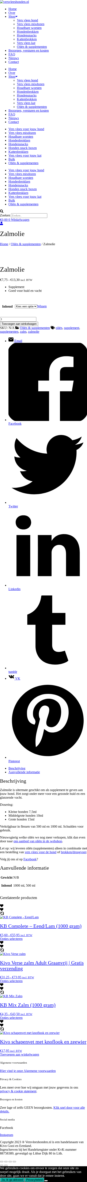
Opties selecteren (11, 939)
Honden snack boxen (22, 148)
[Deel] (10, 1161)
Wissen (42, 306)
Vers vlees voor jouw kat (24, 155)
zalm (23, 331)
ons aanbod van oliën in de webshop (38, 841)
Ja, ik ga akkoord (12, 1179)
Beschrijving (16, 768)
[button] (43, 211)
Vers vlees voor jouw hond (26, 129)
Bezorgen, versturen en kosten (28, 50)
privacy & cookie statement (18, 1091)
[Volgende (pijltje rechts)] (6, 1165)
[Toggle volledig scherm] (6, 1161)
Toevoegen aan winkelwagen (19, 323)
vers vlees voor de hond (40, 852)
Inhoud (7, 306)
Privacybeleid (34, 1179)
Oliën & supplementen (32, 46)
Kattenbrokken (27, 39)
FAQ (11, 54)
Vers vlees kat (26, 43)
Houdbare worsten (29, 28)
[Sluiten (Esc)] (14, 1161)
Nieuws (13, 58)
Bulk (11, 159)
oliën (59, 328)
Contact (13, 62)
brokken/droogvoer (73, 852)
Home (12, 9)
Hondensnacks (27, 35)
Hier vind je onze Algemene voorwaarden (28, 1071)
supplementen (9, 331)
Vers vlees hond (27, 20)
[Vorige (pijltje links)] (1, 1165)
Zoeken (5, 215)
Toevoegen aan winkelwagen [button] (19, 1054)
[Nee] (46, 1180)
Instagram (6, 1135)
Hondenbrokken (28, 31)
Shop (11, 16)
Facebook (30, 859)
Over (11, 12)
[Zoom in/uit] (1, 1161)
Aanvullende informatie (24, 772)
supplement (71, 328)
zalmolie (33, 331)
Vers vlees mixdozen (30, 24)
